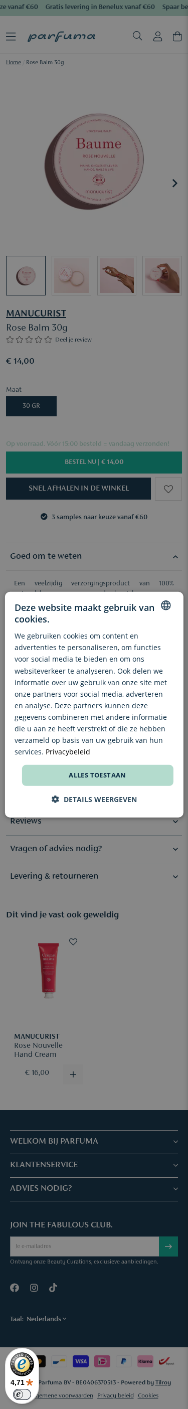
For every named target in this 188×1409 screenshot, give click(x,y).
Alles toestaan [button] (97, 774)
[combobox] (166, 605)
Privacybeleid (68, 751)
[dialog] (94, 704)
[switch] (22, 1394)
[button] (94, 799)
